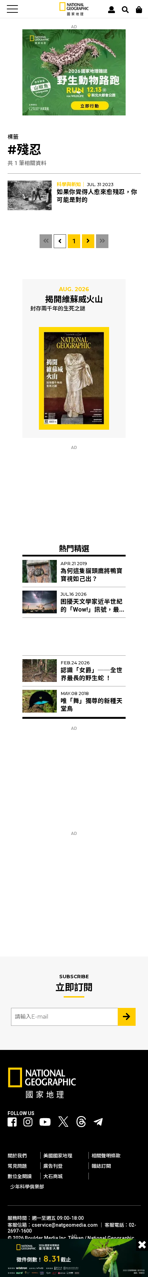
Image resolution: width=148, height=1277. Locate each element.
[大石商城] (139, 10)
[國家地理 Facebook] (12, 1122)
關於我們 (17, 1155)
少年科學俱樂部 (27, 1186)
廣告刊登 (53, 1166)
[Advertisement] (74, 493)
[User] (111, 10)
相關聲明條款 (106, 1155)
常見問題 (17, 1166)
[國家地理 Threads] (81, 1123)
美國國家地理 (57, 1155)
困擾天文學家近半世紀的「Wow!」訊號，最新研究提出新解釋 (93, 609)
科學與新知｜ (71, 184)
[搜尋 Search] (125, 10)
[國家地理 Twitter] (63, 1123)
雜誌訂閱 (101, 1166)
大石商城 (53, 1176)
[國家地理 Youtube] (45, 1122)
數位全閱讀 (20, 1176)
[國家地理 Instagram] (27, 1122)
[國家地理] (74, 14)
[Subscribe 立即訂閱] (127, 1017)
